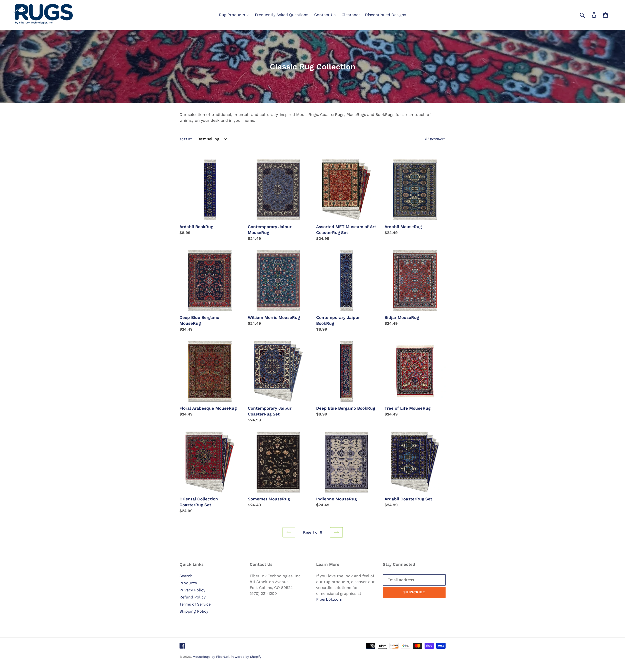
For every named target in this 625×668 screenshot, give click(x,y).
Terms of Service (195, 604)
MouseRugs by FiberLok (211, 656)
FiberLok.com (329, 599)
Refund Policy (192, 597)
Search (186, 576)
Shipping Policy (193, 611)
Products (188, 583)
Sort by (185, 139)
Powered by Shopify (246, 656)
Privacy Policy (192, 590)
